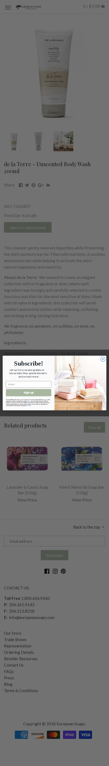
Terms (29, 406)
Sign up (29, 393)
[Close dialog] (103, 359)
